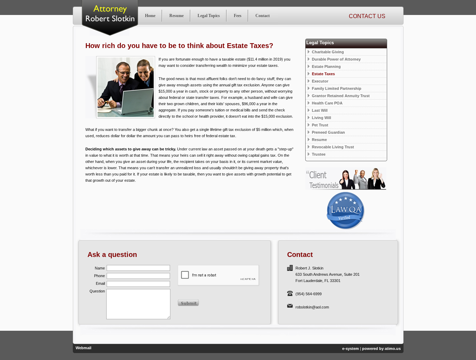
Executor (319, 81)
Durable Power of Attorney (336, 59)
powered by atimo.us (381, 348)
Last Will (319, 110)
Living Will (321, 118)
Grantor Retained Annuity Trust (340, 96)
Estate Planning (326, 66)
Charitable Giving (327, 52)
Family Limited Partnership (336, 88)
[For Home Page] (150, 16)
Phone (99, 276)
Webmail (83, 348)
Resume (319, 140)
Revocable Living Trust (332, 147)
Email (100, 283)
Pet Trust (319, 125)
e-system (350, 348)
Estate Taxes (323, 74)
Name (100, 268)
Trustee (318, 154)
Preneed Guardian (328, 132)
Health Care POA (327, 103)
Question (97, 291)
